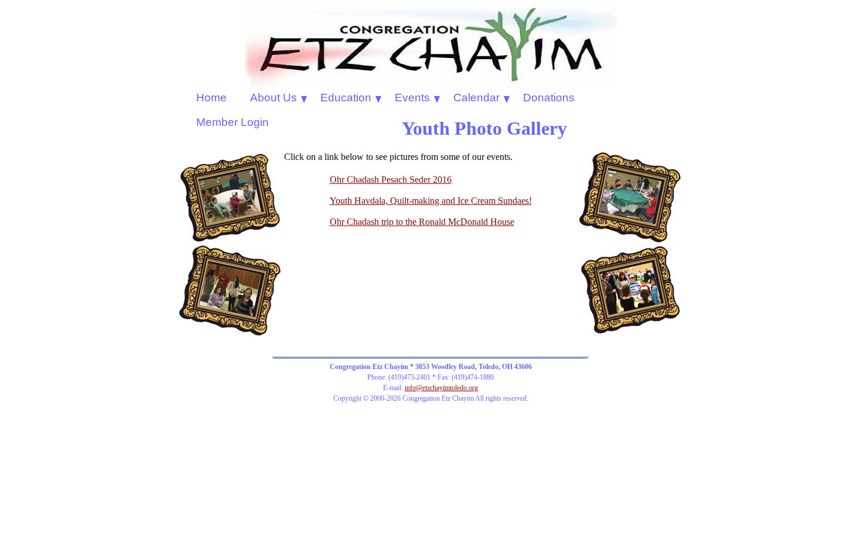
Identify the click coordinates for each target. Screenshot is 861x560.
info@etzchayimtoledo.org (441, 388)
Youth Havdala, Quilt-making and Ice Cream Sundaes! (431, 201)
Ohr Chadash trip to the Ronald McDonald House (422, 222)
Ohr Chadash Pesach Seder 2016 (391, 180)
